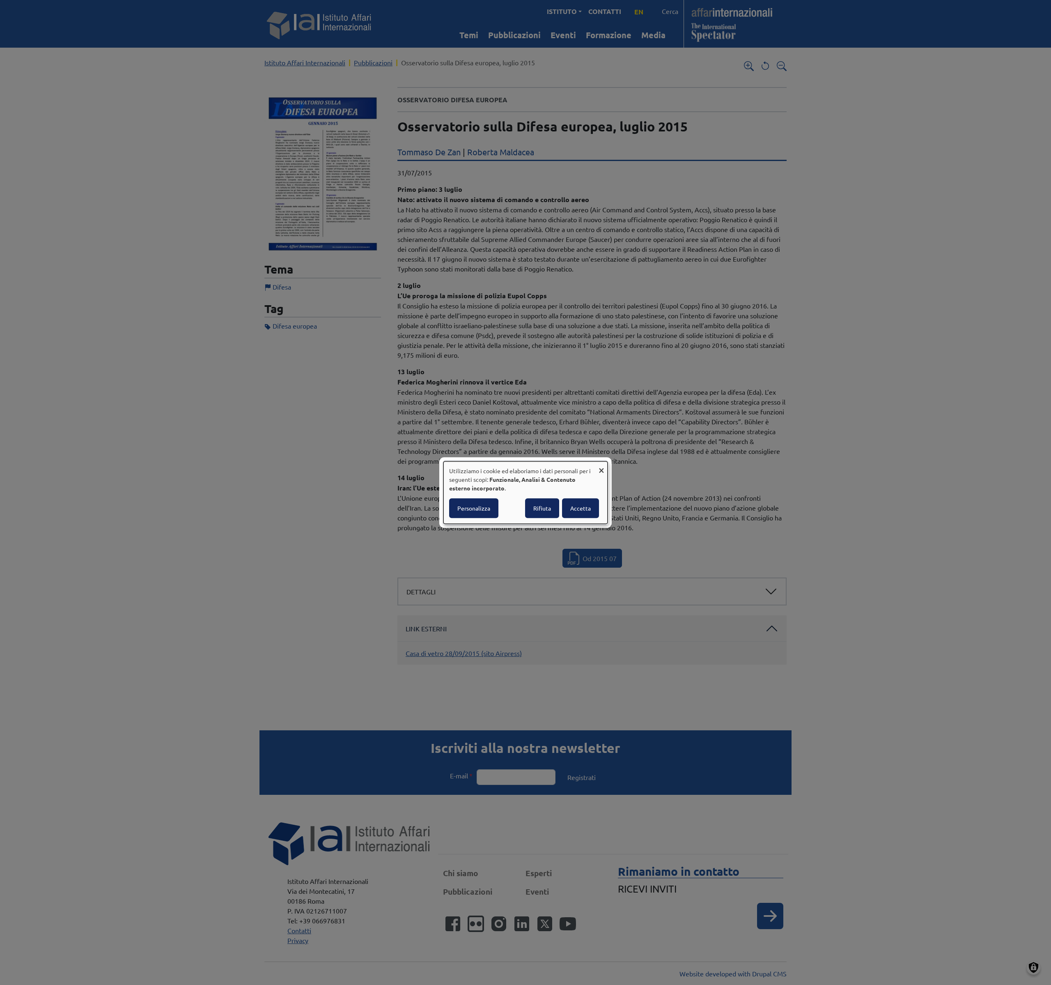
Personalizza (473, 508)
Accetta (580, 508)
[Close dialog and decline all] (601, 466)
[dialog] (525, 492)
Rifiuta (542, 508)
